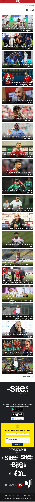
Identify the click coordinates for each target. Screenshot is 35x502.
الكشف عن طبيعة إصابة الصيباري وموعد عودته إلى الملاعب (18, 29)
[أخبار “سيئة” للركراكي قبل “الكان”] (17, 221)
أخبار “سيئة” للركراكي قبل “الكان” (21, 228)
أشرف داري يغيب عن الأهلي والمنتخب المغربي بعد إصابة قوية (20, 83)
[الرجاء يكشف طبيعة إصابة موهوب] (17, 293)
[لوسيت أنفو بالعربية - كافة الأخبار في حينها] (17, 1)
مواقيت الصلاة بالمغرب (9, 498)
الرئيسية (31, 6)
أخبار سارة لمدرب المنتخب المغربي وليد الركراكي (19, 371)
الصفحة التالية (26, 376)
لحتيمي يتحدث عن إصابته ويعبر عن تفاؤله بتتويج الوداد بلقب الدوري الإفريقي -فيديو (18, 281)
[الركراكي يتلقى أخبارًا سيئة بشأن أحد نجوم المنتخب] (17, 95)
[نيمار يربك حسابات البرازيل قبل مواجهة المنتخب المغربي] (17, 347)
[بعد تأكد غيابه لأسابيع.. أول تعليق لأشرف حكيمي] (17, 41)
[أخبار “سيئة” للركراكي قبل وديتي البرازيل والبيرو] (17, 329)
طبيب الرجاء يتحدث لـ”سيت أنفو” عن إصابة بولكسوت (17, 191)
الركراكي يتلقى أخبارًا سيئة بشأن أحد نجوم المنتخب (17, 101)
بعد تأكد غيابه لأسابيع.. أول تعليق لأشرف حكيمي (18, 47)
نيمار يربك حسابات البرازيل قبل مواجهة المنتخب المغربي (19, 353)
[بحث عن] (3, 2)
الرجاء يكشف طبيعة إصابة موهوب (21, 300)
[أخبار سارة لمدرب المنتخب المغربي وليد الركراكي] (17, 365)
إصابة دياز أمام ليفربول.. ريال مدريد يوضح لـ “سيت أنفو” (18, 119)
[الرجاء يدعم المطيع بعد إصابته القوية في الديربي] (17, 149)
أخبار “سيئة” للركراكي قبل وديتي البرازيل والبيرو (18, 335)
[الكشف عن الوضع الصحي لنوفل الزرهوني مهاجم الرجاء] (17, 131)
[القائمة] (32, 2)
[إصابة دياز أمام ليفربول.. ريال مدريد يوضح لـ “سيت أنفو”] (17, 113)
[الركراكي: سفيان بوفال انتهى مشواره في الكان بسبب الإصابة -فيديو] (17, 203)
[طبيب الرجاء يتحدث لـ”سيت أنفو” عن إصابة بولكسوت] (17, 185)
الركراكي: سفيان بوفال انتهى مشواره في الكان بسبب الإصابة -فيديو (18, 209)
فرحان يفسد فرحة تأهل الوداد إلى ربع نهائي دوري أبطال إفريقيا (19, 317)
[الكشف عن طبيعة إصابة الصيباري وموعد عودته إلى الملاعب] (17, 23)
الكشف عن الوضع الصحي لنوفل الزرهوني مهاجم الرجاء (18, 137)
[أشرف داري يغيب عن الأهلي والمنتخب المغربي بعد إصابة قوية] (17, 77)
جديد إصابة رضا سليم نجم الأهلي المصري (18, 264)
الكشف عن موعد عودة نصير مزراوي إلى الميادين (19, 173)
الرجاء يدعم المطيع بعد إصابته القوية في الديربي (18, 155)
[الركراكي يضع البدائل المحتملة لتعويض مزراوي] (17, 239)
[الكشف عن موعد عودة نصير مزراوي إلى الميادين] (17, 167)
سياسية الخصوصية (20, 498)
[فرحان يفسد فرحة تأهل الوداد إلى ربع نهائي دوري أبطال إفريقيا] (17, 311)
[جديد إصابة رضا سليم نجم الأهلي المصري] (17, 257)
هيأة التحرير (28, 498)
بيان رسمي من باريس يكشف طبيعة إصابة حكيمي (18, 65)
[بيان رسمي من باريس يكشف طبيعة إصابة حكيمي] (17, 59)
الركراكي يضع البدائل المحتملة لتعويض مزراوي (19, 245)
